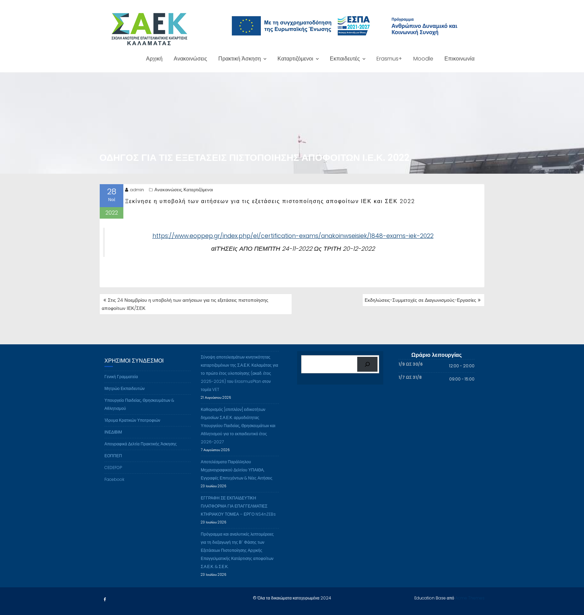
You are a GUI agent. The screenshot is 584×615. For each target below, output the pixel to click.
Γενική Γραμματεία (121, 376)
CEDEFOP (113, 467)
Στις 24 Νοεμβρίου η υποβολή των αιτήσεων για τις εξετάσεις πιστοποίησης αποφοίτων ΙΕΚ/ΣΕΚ (185, 304)
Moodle (423, 59)
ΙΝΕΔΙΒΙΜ (113, 432)
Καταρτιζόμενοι (295, 59)
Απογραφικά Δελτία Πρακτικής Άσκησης (140, 444)
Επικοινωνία (459, 59)
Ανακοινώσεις (190, 59)
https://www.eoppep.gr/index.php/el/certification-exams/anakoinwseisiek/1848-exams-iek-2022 (293, 236)
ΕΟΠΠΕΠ (113, 456)
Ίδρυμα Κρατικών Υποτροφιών (132, 420)
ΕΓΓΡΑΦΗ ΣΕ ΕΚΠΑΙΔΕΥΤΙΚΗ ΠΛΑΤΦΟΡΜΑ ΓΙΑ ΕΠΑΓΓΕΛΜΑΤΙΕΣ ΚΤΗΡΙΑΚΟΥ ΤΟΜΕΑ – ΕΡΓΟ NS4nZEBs (238, 506)
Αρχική (154, 59)
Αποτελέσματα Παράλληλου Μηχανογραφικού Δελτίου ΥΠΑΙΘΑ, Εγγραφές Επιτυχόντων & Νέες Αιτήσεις (236, 470)
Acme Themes (470, 598)
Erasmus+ (389, 59)
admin (137, 190)
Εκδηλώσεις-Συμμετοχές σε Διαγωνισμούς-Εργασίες (420, 300)
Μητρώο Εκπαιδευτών (124, 388)
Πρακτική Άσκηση (239, 59)
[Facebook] (104, 599)
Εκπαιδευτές (345, 59)
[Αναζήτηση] (367, 364)
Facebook (114, 479)
